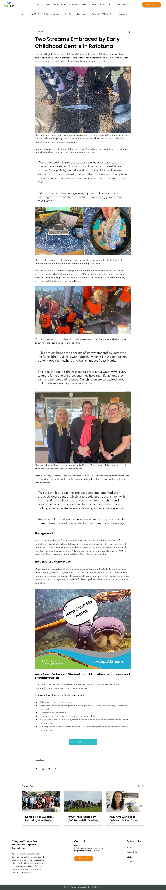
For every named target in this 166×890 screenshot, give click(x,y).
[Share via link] (55, 768)
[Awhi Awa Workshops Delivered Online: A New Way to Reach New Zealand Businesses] (125, 801)
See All (141, 786)
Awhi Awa (82, 14)
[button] (140, 14)
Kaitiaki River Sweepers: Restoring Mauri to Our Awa (39, 818)
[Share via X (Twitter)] (42, 768)
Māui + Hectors (52, 14)
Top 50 (68, 14)
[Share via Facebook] (36, 768)
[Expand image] (59, 231)
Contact (130, 861)
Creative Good (94, 887)
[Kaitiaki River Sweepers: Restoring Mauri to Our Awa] (41, 801)
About (129, 847)
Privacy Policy (70, 887)
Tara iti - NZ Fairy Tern (103, 14)
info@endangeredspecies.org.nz (88, 848)
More (122, 14)
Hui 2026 (34, 14)
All (23, 14)
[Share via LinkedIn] (49, 768)
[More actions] (129, 31)
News (129, 857)
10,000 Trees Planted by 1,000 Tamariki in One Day (82, 818)
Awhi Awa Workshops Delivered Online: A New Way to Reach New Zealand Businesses (123, 818)
